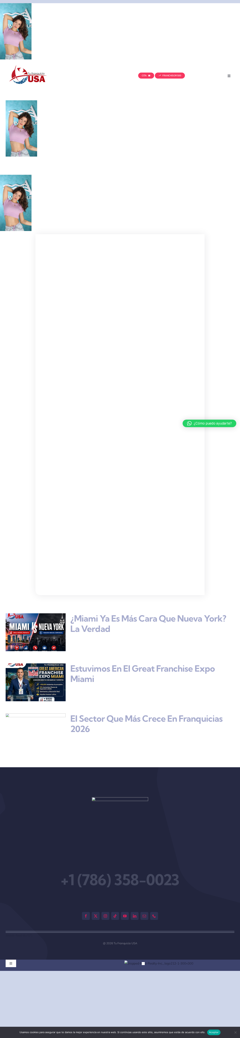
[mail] (144, 916)
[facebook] (86, 916)
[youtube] (125, 916)
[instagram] (105, 916)
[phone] (154, 916)
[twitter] (96, 916)
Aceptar (214, 1032)
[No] (235, 1032)
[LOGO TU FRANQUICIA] (28, 67)
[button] (143, 963)
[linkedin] (135, 916)
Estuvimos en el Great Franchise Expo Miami (142, 673)
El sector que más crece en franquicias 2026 (146, 723)
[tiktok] (115, 916)
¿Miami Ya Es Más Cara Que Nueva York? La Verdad (148, 623)
